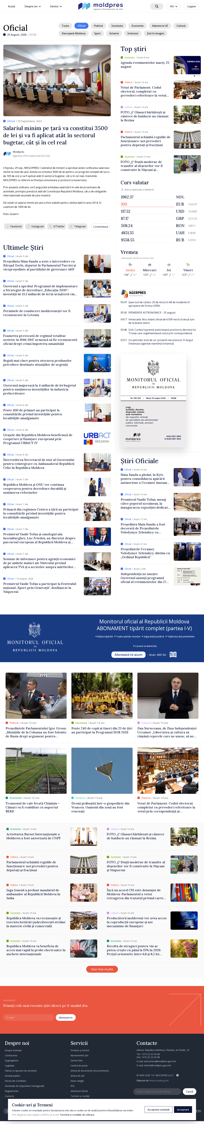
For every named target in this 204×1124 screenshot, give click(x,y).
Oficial (15, 28)
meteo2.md (148, 258)
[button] (194, 75)
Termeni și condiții (80, 1096)
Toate (65, 26)
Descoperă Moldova (74, 33)
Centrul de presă (79, 1065)
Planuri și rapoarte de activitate (21, 1070)
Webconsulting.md (158, 1080)
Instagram (37, 226)
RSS (73, 1085)
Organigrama (11, 1060)
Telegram (80, 226)
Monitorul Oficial (79, 1091)
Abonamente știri (79, 1055)
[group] (161, 65)
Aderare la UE (160, 26)
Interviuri (132, 33)
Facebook (16, 226)
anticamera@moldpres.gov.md (160, 1061)
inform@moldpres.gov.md (157, 1065)
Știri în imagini (155, 33)
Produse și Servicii (80, 1050)
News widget (77, 1080)
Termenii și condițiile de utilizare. (77, 1114)
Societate (117, 26)
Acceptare (183, 1109)
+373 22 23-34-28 (150, 1054)
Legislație (10, 1065)
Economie (137, 26)
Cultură (181, 26)
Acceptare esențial (158, 1109)
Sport (97, 33)
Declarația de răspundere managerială (24, 1085)
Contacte (9, 1096)
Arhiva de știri (77, 1075)
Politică (98, 26)
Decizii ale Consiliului (15, 1080)
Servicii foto (77, 1060)
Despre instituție (13, 1050)
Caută (189, 1091)
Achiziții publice (12, 1075)
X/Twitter (59, 226)
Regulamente (11, 1091)
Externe (114, 33)
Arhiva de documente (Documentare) (90, 1070)
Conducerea (11, 1055)
